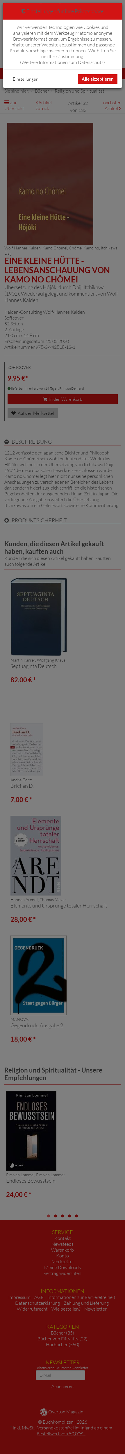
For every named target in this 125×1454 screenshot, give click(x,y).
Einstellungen (25, 79)
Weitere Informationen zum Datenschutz (62, 62)
